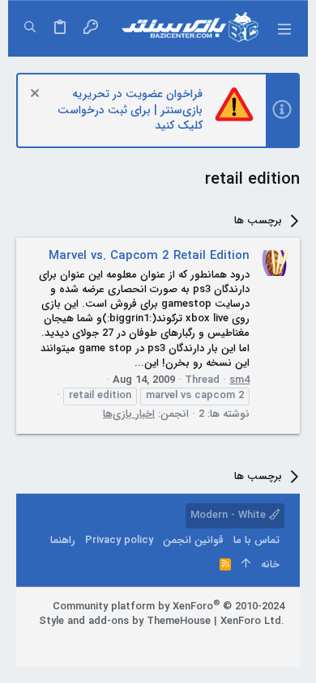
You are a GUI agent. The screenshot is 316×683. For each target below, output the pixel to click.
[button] (283, 28)
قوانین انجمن (193, 540)
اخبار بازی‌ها (129, 413)
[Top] (246, 565)
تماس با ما (256, 540)
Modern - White (229, 515)
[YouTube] (204, 642)
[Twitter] (228, 642)
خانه (270, 564)
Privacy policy (119, 540)
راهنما (62, 540)
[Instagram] (253, 642)
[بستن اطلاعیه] (37, 95)
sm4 (239, 379)
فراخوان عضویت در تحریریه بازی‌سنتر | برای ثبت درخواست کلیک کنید (130, 109)
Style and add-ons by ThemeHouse (125, 621)
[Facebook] (277, 642)
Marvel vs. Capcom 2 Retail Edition (149, 255)
